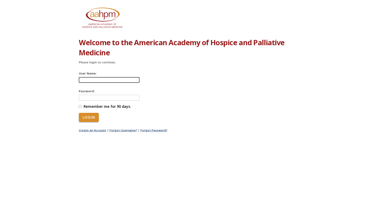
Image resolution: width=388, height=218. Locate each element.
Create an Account (92, 130)
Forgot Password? (153, 130)
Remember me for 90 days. (107, 106)
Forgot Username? (123, 130)
